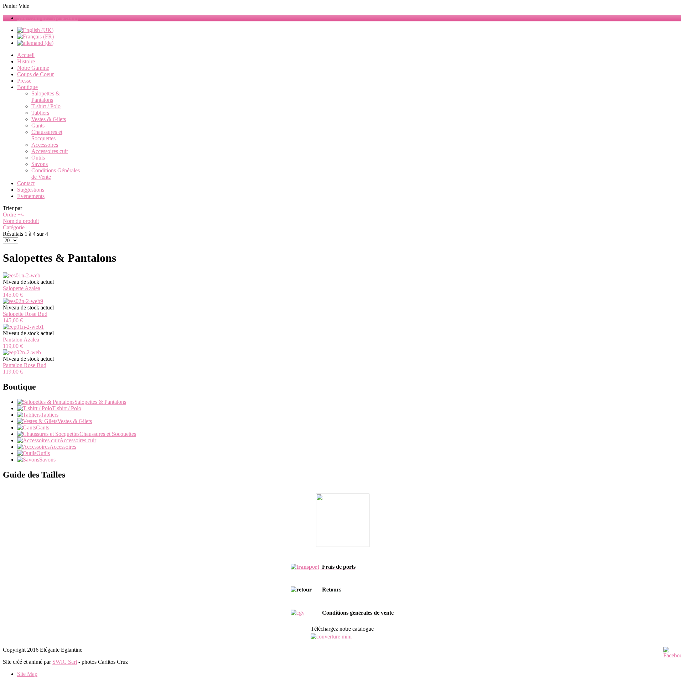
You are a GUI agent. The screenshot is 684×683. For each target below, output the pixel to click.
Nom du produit (21, 221)
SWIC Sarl (64, 662)
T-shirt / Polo (46, 106)
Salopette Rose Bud (25, 314)
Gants (38, 125)
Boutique (27, 87)
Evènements (31, 196)
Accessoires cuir (49, 151)
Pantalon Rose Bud (24, 365)
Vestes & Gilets (48, 119)
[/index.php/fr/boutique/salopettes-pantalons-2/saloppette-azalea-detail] (21, 275)
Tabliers (40, 113)
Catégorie (14, 227)
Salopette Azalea (21, 288)
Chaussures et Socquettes (46, 135)
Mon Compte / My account (47, 18)
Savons (39, 164)
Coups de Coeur (35, 74)
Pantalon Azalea (21, 340)
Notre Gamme (33, 68)
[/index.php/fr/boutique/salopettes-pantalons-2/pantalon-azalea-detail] (23, 327)
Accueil (26, 55)
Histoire (26, 61)
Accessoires (44, 145)
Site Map (27, 674)
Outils (38, 158)
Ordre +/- (13, 215)
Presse (24, 81)
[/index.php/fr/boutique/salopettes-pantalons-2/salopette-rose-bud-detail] (23, 301)
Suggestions (30, 190)
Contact (26, 183)
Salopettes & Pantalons (45, 96)
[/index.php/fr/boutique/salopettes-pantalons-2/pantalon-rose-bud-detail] (22, 352)
